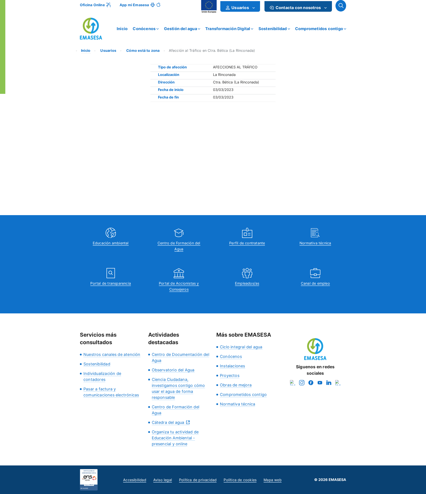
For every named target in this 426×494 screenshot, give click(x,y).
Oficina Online (92, 5)
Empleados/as (247, 283)
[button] (340, 6)
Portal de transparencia (110, 283)
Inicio (122, 28)
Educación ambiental (111, 243)
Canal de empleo (315, 283)
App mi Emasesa (134, 5)
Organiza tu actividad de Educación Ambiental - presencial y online (175, 438)
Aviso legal (162, 480)
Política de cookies (240, 480)
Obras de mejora (236, 385)
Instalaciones (232, 366)
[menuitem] (240, 6)
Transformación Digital (227, 28)
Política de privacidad (198, 480)
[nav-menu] (253, 7)
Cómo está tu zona (142, 50)
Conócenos (144, 28)
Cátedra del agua (168, 422)
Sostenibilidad (272, 28)
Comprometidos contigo (319, 28)
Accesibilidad (134, 480)
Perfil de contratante (247, 243)
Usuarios (107, 50)
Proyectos (229, 375)
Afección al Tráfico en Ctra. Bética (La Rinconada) (212, 50)
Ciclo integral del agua (241, 347)
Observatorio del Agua (173, 370)
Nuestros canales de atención (111, 354)
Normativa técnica (315, 243)
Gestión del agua (180, 28)
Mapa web (273, 480)
